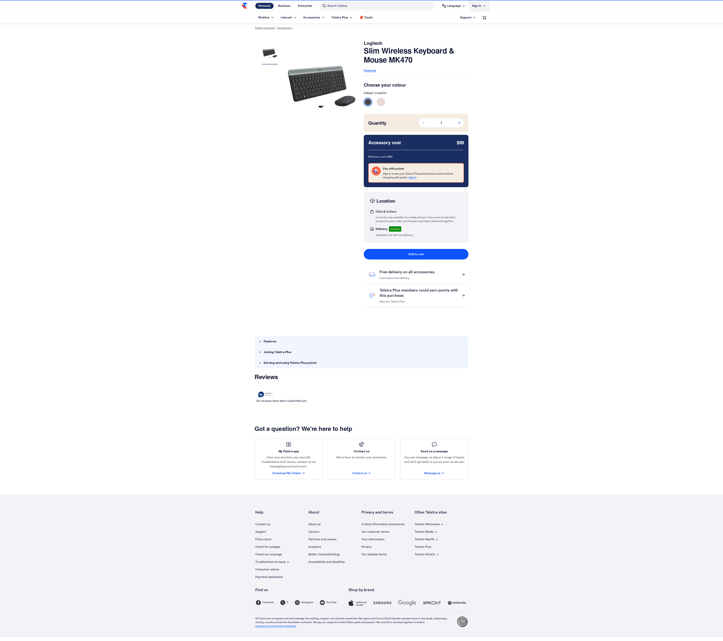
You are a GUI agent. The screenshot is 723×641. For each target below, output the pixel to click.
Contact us (359, 473)
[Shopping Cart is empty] (484, 17)
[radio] (368, 102)
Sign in (412, 177)
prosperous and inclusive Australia (275, 626)
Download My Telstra (286, 473)
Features (370, 70)
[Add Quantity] (459, 122)
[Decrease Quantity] (423, 122)
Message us (432, 473)
